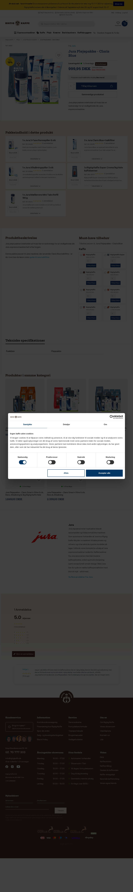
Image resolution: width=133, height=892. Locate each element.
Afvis (66, 473)
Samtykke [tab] (27, 424)
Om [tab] (105, 424)
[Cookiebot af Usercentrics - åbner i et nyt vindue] (111, 417)
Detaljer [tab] (66, 424)
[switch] (52, 462)
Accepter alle (104, 473)
